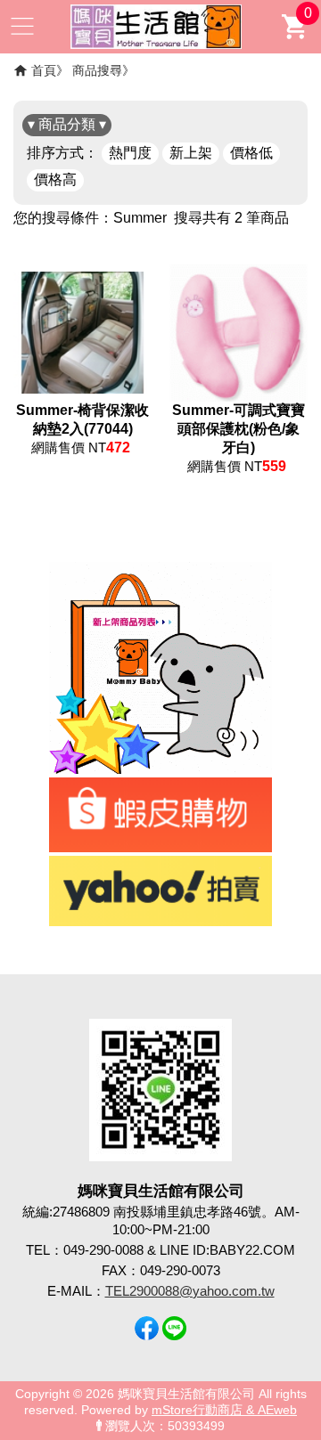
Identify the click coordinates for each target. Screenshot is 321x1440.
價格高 (55, 179)
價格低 (251, 152)
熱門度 (130, 152)
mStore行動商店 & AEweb (224, 1410)
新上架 (190, 152)
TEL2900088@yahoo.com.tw (190, 1290)
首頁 (43, 70)
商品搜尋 (97, 70)
